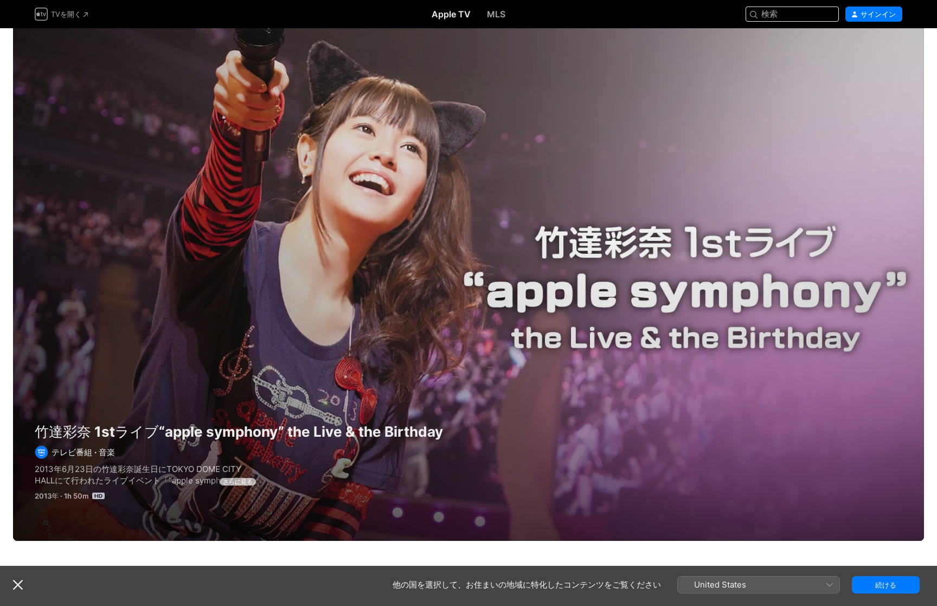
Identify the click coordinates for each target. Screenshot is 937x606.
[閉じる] (18, 585)
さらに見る (238, 482)
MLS (496, 14)
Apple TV (451, 14)
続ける (885, 585)
